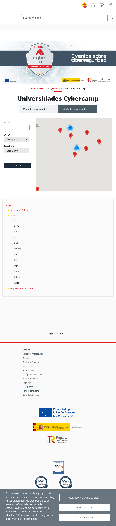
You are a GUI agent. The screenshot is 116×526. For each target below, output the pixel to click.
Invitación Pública (19, 210)
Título (7, 122)
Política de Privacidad (31, 362)
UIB (15, 231)
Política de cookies (30, 378)
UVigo (16, 282)
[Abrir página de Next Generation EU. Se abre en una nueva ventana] (58, 413)
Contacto (26, 350)
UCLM (16, 271)
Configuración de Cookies (84, 497)
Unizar (16, 277)
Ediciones (15, 215)
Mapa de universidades (22, 288)
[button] (99, 142)
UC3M (16, 220)
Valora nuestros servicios (33, 354)
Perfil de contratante (31, 391)
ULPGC (16, 225)
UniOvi (16, 242)
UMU (15, 254)
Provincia (9, 146)
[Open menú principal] (3, 4)
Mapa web (27, 382)
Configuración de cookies (33, 374)
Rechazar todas (84, 507)
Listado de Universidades (74, 108)
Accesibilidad (28, 370)
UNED (16, 237)
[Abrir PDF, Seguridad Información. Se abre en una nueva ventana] (41, 483)
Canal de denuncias (31, 395)
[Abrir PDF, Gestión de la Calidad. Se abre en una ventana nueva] (65, 483)
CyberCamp (55, 88)
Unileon (17, 248)
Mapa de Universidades (35, 108)
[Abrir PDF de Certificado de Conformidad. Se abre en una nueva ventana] (58, 467)
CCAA (7, 134)
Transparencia (28, 386)
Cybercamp (13, 205)
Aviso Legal (27, 366)
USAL (16, 260)
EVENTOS (43, 88)
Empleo (26, 358)
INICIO (33, 88)
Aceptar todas (84, 517)
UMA (15, 265)
